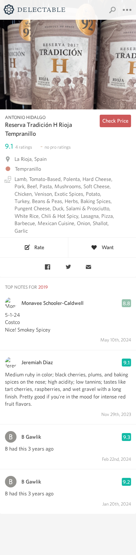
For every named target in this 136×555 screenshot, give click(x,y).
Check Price (115, 121)
